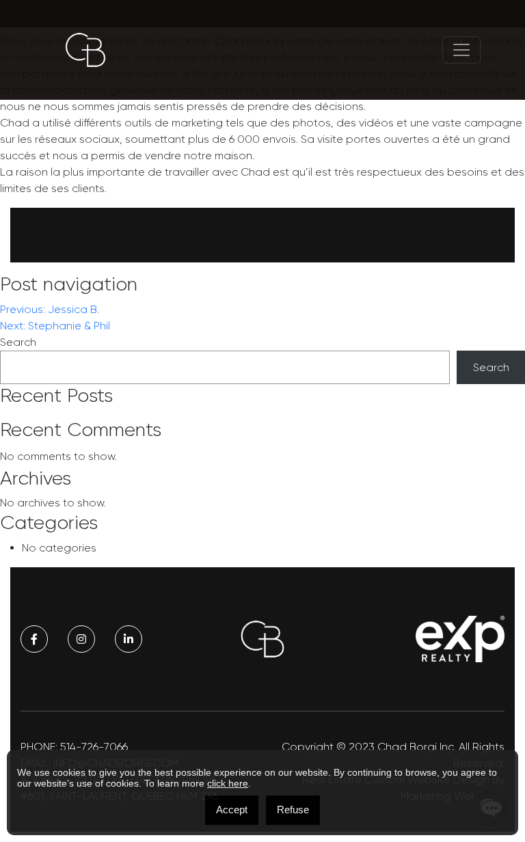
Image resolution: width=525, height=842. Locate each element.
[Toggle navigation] (461, 50)
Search (18, 342)
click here (227, 783)
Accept (231, 809)
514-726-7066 (94, 746)
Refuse (293, 809)
